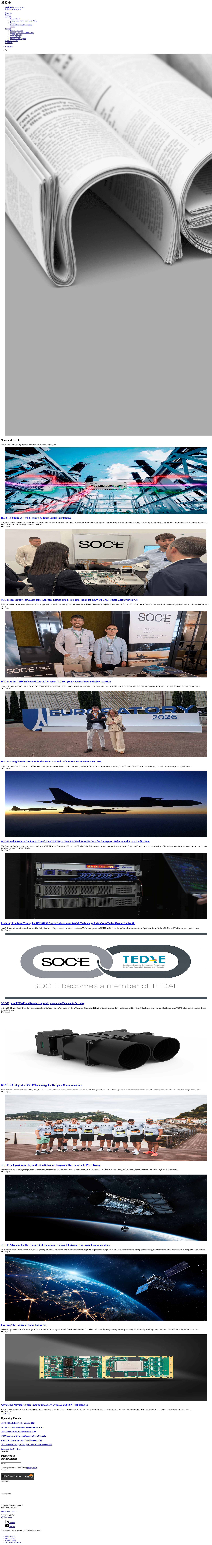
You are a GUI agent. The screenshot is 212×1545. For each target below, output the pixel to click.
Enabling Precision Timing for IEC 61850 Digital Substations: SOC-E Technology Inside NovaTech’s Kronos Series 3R (68, 923)
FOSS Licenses (15, 37)
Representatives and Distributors (21, 25)
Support (8, 29)
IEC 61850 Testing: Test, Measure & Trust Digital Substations (36, 517)
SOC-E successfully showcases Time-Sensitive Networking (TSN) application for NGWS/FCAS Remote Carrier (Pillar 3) (69, 599)
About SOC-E (15, 19)
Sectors (7, 15)
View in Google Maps (8, 1511)
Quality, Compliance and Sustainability (23, 21)
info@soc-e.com (6, 1517)
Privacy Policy (10, 1538)
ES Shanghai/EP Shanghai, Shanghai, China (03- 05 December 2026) (26, 1445)
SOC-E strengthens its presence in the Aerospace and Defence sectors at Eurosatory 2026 (51, 761)
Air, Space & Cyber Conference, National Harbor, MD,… (22, 1427)
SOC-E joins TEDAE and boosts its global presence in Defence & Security (42, 1003)
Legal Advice (10, 1536)
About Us (8, 17)
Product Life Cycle (16, 31)
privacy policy (32, 1468)
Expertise (8, 13)
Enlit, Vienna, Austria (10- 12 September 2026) (18, 1432)
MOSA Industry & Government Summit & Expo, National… (23, 1436)
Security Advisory (16, 35)
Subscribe (5, 1481)
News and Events (11, 41)
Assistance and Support (18, 39)
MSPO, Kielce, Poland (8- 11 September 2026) (18, 1423)
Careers (12, 27)
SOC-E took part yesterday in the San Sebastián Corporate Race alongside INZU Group (50, 1165)
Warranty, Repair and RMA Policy (22, 33)
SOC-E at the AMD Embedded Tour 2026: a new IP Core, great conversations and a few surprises (56, 681)
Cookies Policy (10, 1540)
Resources (8, 43)
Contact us (9, 46)
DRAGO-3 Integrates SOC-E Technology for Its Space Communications (41, 1085)
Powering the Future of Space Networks (23, 1324)
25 (8, 1413)
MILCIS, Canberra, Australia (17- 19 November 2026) (21, 1440)
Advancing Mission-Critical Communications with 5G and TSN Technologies (44, 1404)
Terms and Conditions (13, 1542)
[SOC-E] (6, 3)
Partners (12, 23)
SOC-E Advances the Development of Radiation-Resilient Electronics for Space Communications (55, 1245)
